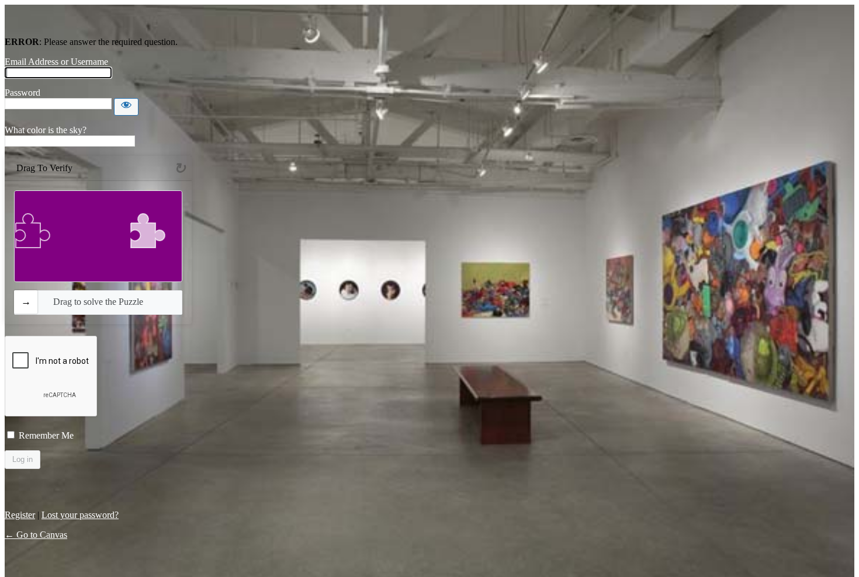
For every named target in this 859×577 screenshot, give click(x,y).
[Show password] (126, 107)
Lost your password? (80, 515)
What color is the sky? (45, 130)
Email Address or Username (56, 62)
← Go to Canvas (36, 535)
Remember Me (46, 435)
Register (20, 515)
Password (22, 93)
